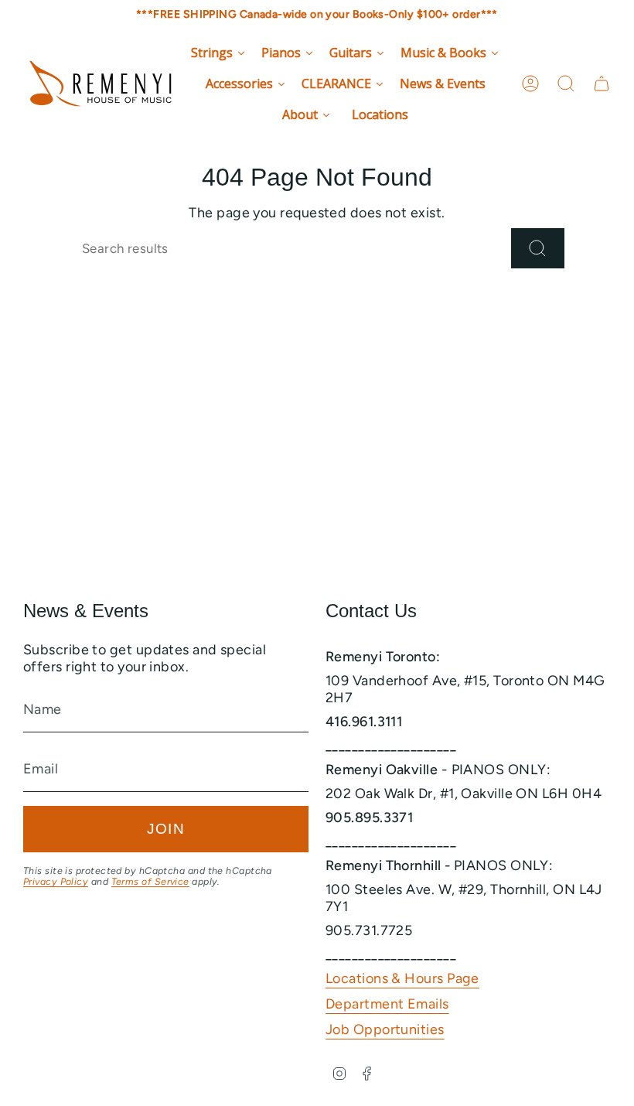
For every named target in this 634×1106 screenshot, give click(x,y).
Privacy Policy (55, 881)
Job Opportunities (385, 1029)
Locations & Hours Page (402, 978)
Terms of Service (150, 881)
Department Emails (387, 1003)
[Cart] (601, 83)
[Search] (537, 248)
